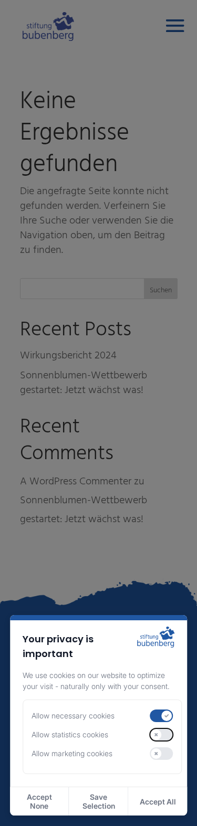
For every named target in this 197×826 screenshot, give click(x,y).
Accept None (39, 801)
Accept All (158, 801)
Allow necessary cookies (73, 715)
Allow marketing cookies (72, 753)
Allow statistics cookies (70, 734)
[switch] (161, 715)
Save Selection (98, 801)
